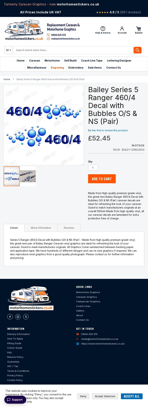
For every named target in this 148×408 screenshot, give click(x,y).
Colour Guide (14, 347)
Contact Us (82, 319)
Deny (83, 396)
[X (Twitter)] (26, 316)
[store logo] (42, 29)
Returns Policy (15, 357)
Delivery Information (18, 334)
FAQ (9, 352)
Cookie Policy (15, 380)
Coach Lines (83, 306)
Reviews (69, 227)
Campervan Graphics (88, 301)
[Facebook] (10, 316)
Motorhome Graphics (88, 292)
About (79, 315)
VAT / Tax (12, 366)
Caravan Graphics (86, 296)
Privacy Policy (15, 375)
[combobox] (8, 50)
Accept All (132, 396)
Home (7, 79)
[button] (28, 176)
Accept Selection (105, 396)
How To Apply (15, 338)
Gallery (80, 310)
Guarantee (13, 361)
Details (14, 227)
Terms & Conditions (18, 370)
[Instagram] (18, 316)
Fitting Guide (14, 343)
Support (17, 399)
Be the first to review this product (108, 130)
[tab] (14, 228)
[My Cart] (139, 30)
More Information (41, 227)
